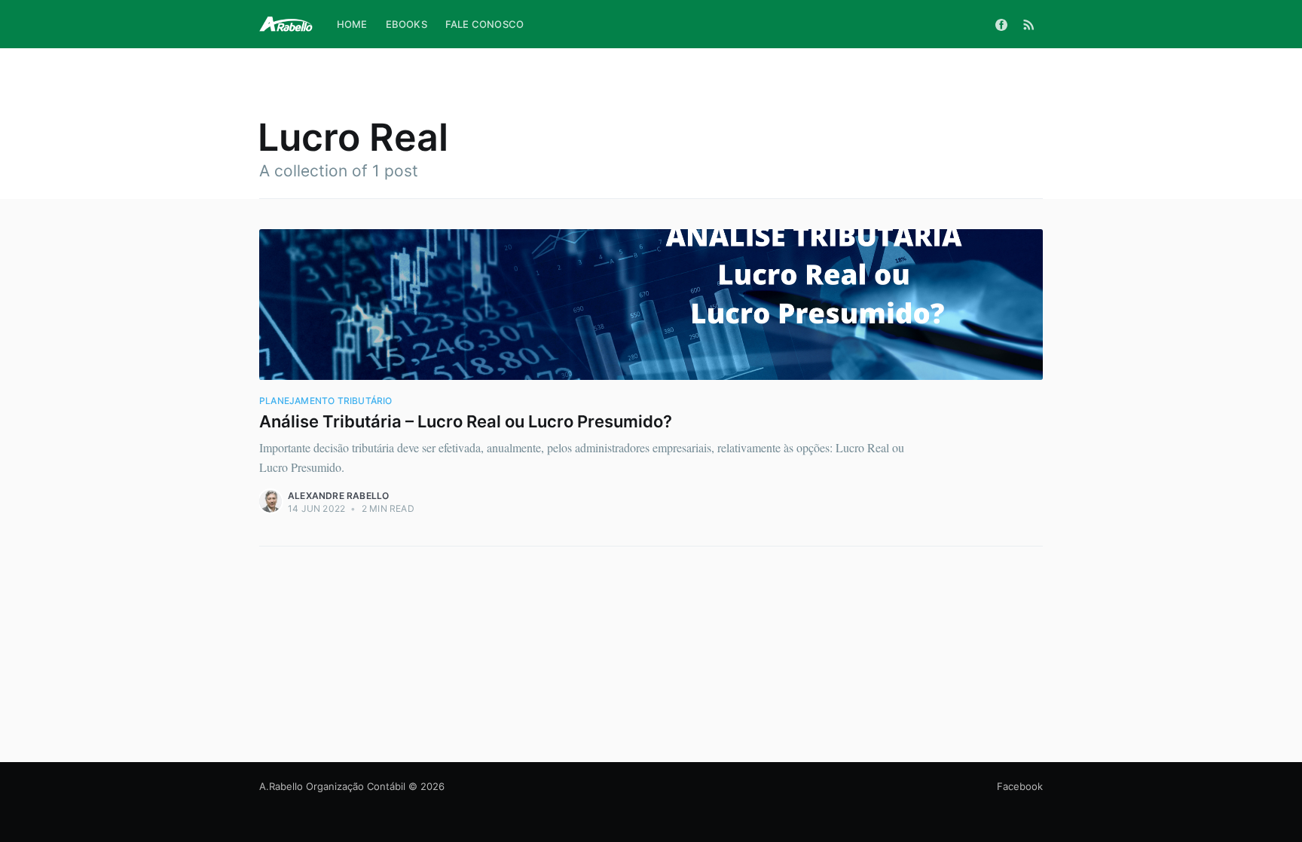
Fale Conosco (484, 24)
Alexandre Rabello (338, 495)
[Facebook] (1001, 24)
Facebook (1020, 786)
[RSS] (1029, 24)
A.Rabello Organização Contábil (332, 786)
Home (352, 24)
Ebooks (406, 24)
